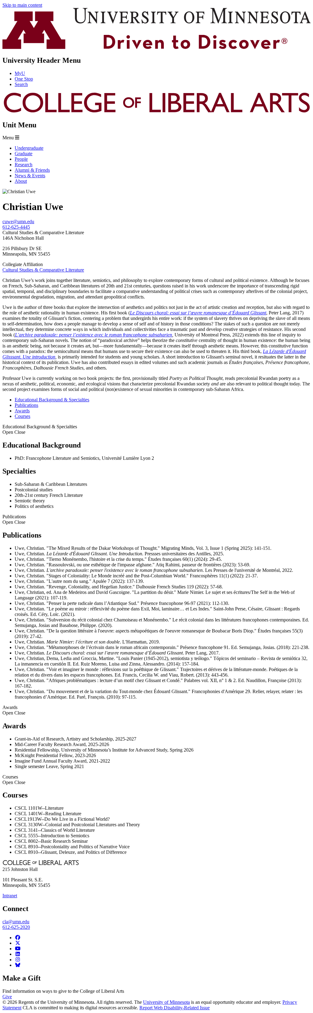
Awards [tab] (22, 410)
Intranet (9, 895)
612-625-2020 (16, 927)
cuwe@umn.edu (18, 221)
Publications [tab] (26, 405)
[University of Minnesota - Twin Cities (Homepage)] (156, 47)
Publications (14, 519)
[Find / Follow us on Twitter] (18, 943)
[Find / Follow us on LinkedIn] (18, 954)
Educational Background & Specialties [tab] (52, 399)
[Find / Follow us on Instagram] (18, 959)
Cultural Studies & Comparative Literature (43, 269)
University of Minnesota (166, 1002)
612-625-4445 (16, 227)
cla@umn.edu (15, 921)
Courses (13, 779)
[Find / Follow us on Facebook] (18, 937)
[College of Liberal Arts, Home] (156, 111)
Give (7, 996)
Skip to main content (22, 5)
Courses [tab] (22, 416)
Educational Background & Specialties (39, 429)
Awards (13, 710)
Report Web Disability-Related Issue (174, 1007)
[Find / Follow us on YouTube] (18, 948)
